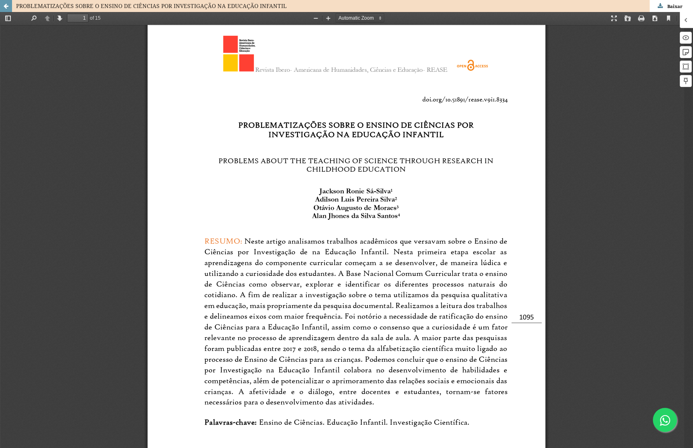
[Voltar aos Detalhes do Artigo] (6, 6)
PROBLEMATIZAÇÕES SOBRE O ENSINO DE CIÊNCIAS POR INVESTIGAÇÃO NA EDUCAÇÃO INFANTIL (151, 6)
